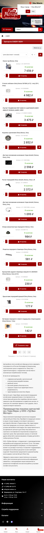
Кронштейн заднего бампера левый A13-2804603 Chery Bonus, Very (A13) (19, 273)
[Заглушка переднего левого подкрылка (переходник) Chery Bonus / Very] (8, 326)
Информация (7, 503)
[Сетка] (40, 54)
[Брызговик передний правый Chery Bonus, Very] (9, 302)
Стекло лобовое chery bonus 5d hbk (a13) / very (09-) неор (20, 84)
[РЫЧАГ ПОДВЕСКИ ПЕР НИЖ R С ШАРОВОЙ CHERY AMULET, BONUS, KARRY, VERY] (9, 115)
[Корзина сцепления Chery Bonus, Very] (8, 138)
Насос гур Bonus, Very (10, 61)
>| (29, 352)
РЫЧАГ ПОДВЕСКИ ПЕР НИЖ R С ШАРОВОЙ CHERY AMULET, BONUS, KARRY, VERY (21, 109)
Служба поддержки (10, 509)
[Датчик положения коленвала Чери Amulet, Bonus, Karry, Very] (9, 162)
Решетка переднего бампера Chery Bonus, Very (19, 249)
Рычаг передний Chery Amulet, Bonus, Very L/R (18, 180)
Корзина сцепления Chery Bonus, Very (15, 133)
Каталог (5, 515)
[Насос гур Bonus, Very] (9, 66)
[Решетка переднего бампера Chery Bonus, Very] (9, 254)
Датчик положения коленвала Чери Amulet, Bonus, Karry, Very (21, 156)
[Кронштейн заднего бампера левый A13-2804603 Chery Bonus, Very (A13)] (8, 279)
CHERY (8, 36)
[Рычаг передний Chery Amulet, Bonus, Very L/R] (8, 185)
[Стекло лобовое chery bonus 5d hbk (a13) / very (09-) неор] (8, 91)
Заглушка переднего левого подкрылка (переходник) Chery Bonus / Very (21, 320)
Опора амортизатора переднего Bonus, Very (18, 227)
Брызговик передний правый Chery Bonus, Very (19, 296)
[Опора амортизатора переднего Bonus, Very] (8, 232)
